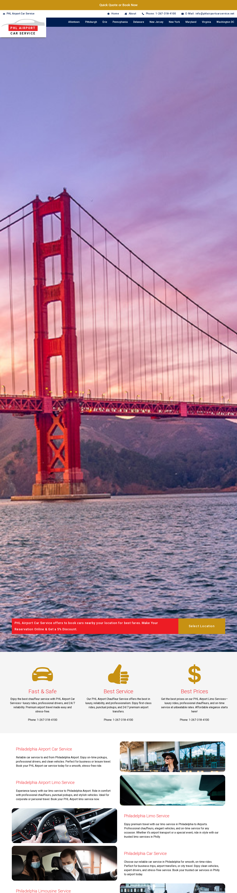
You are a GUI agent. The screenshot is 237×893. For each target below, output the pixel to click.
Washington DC (225, 22)
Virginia (206, 22)
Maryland (190, 22)
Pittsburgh (91, 22)
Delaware (138, 22)
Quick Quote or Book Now (118, 5)
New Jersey (156, 22)
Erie (105, 22)
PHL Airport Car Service (20, 13)
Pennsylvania (120, 22)
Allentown (74, 22)
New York (174, 22)
